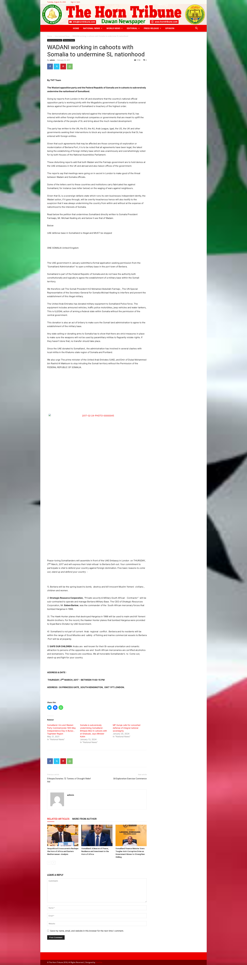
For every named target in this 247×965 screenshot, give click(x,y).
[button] (196, 28)
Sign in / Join (75, 2)
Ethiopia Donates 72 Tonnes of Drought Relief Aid (69, 780)
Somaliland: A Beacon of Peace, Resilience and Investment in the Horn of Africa (95, 851)
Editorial (132, 28)
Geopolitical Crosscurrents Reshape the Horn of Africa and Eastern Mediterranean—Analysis (62, 851)
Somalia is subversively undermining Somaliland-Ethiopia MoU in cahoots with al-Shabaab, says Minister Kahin (93, 731)
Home (76, 28)
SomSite (99, 962)
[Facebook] (50, 66)
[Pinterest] (63, 66)
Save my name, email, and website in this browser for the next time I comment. (87, 931)
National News (91, 28)
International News (62, 36)
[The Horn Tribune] (123, 14)
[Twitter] (56, 66)
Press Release (151, 28)
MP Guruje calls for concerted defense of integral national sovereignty (126, 728)
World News (113, 28)
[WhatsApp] (70, 66)
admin (52, 60)
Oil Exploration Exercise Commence (130, 778)
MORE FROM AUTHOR (84, 818)
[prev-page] (49, 863)
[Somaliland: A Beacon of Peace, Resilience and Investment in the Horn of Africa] (96, 835)
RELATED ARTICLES (58, 818)
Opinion (169, 28)
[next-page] (53, 863)
